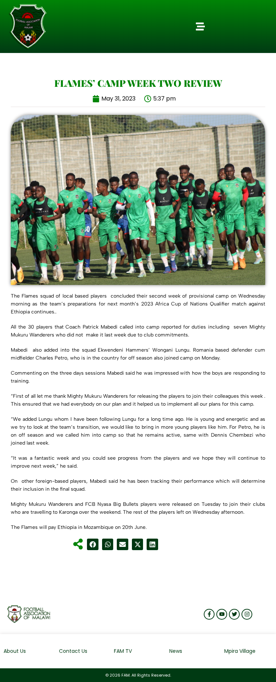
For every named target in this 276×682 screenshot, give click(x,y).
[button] (200, 27)
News (175, 651)
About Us (15, 651)
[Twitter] (234, 614)
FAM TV (123, 651)
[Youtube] (221, 614)
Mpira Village (240, 651)
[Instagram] (247, 614)
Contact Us (73, 651)
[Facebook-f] (209, 614)
